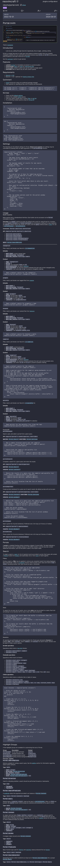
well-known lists (29, 66)
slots (21, 66)
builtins (34, 763)
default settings (18, 95)
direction (26, 266)
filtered (6, 555)
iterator (17, 555)
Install (7, 82)
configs (50, 1)
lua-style (20, 648)
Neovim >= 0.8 (10, 75)
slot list (34, 98)
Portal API (31, 100)
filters (15, 66)
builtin (19, 97)
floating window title (28, 76)
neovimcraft (9, 1)
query (50, 224)
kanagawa (10, 45)
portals (28, 56)
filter (29, 98)
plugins (45, 1)
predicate (21, 562)
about (55, 1)
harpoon (32, 311)
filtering (21, 849)
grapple (32, 280)
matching (28, 849)
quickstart (10, 59)
